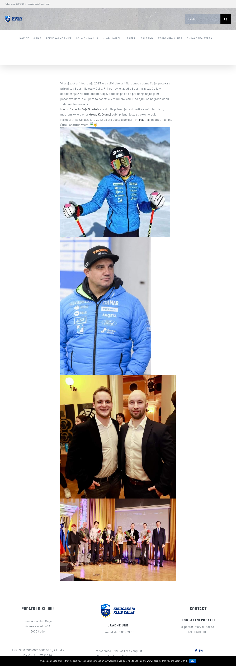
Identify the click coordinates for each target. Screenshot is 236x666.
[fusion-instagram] (200, 650)
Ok (192, 661)
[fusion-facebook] (195, 650)
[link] (68, 109)
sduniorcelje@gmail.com (39, 4)
